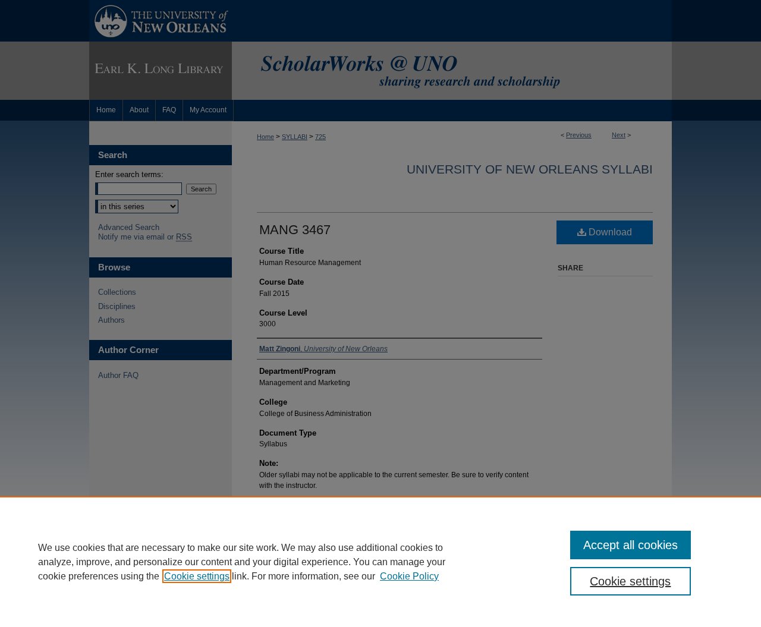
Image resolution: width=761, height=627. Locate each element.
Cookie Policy (409, 576)
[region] (380, 561)
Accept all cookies (630, 545)
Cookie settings (196, 576)
